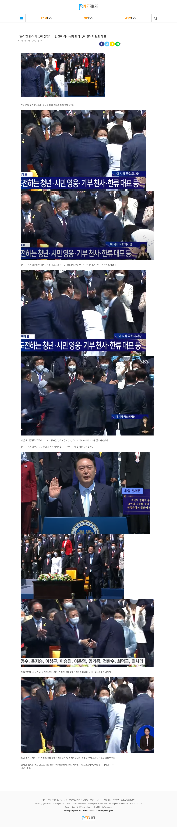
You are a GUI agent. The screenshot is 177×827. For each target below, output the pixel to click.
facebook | (93, 811)
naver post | (69, 810)
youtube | (78, 810)
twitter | (86, 810)
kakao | (101, 810)
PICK (46, 18)
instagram (108, 810)
